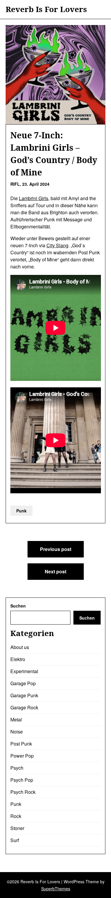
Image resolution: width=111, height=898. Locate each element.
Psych (16, 767)
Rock (15, 816)
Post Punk (21, 743)
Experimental (24, 671)
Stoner (17, 828)
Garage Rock (24, 707)
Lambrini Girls (33, 198)
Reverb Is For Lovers (46, 9)
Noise (16, 731)
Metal (16, 719)
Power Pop (22, 755)
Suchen (18, 606)
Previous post (55, 549)
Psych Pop (21, 779)
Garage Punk (24, 695)
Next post (55, 571)
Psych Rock (23, 792)
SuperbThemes (55, 889)
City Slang (57, 245)
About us (19, 647)
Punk (21, 511)
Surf (14, 840)
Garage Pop (23, 683)
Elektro (17, 659)
